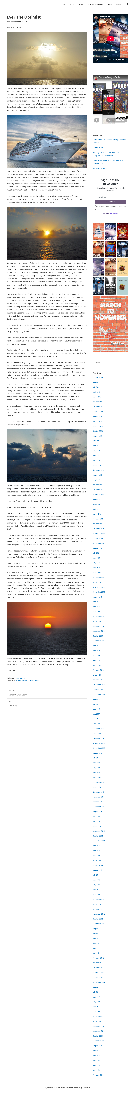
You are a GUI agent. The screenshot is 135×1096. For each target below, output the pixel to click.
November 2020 (99, 533)
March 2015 (97, 821)
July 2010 (96, 1050)
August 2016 (97, 753)
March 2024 (97, 421)
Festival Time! (98, 148)
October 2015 (98, 802)
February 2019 (98, 616)
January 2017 (97, 733)
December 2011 (98, 968)
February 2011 (98, 1016)
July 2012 (96, 933)
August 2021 (97, 499)
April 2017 (96, 719)
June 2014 (96, 851)
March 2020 (97, 572)
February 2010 (98, 1075)
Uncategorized (20, 678)
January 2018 (97, 675)
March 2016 (97, 777)
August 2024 (97, 416)
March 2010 (97, 1070)
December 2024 (98, 407)
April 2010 (96, 1065)
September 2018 (99, 641)
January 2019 (97, 621)
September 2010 (99, 1041)
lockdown (31, 680)
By (11, 21)
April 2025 (96, 392)
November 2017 (99, 685)
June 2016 (96, 763)
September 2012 (99, 924)
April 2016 (96, 772)
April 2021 (96, 509)
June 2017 (96, 709)
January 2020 (97, 582)
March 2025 (97, 397)
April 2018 (96, 660)
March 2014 (97, 855)
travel (37, 680)
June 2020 (96, 558)
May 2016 (96, 768)
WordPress (86, 1088)
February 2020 (98, 577)
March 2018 (97, 665)
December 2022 (98, 470)
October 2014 (98, 836)
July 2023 (96, 441)
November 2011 (99, 972)
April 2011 (96, 1007)
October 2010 (98, 1036)
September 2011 (99, 982)
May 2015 (96, 816)
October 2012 (98, 919)
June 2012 (96, 938)
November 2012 (99, 914)
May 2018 (96, 655)
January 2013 (97, 904)
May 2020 (96, 563)
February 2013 (98, 899)
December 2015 (98, 792)
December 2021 (98, 490)
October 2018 (98, 636)
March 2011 (97, 1011)
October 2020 (98, 538)
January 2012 (97, 963)
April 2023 (96, 455)
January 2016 (97, 787)
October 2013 (98, 865)
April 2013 (96, 890)
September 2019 (99, 592)
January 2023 (97, 465)
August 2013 (97, 870)
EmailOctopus (114, 213)
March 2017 (97, 724)
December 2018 (98, 626)
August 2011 (97, 987)
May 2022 (96, 480)
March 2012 (97, 953)
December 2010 (98, 1026)
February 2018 (98, 670)
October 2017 (98, 689)
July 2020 (96, 553)
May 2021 (96, 504)
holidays (24, 680)
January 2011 (97, 1021)
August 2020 (97, 548)
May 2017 (96, 714)
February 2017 (98, 729)
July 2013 (96, 875)
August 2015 (97, 811)
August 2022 (97, 475)
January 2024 (97, 426)
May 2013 (96, 885)
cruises (18, 680)
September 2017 (99, 694)
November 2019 (99, 587)
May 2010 (96, 1060)
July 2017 (96, 704)
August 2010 (97, 1046)
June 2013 (96, 880)
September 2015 (99, 807)
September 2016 (99, 748)
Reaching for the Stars (101, 168)
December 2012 (98, 909)
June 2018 (96, 650)
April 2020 (96, 568)
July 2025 (96, 387)
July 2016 (96, 758)
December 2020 (98, 529)
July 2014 (96, 846)
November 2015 (99, 797)
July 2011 (96, 992)
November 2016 (99, 743)
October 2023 (98, 431)
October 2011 (98, 977)
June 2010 (96, 1055)
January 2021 (97, 524)
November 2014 (99, 831)
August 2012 (97, 929)
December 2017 (98, 680)
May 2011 (96, 1002)
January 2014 (97, 860)
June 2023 (96, 446)
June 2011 (96, 997)
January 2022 (97, 485)
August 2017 (97, 699)
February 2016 (98, 782)
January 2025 (97, 402)
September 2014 (99, 841)
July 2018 (96, 646)
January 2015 (97, 826)
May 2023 (96, 450)
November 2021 (99, 494)
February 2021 (98, 519)
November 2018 (99, 631)
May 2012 (96, 943)
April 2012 (96, 948)
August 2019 (97, 597)
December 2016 (98, 738)
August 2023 (97, 436)
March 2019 (97, 611)
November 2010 (99, 1031)
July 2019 (96, 602)
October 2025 (98, 377)
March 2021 (97, 514)
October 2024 (98, 411)
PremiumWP (69, 1088)
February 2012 (98, 958)
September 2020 (99, 543)
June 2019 (96, 607)
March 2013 (97, 894)
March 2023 (97, 460)
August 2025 (97, 382)
